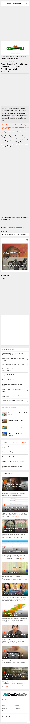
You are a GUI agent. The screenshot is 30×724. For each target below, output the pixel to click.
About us (17, 705)
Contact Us (4, 708)
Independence (11, 61)
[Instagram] (2, 716)
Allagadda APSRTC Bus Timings (14, 573)
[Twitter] (6, 716)
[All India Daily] (14, 4)
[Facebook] (9, 716)
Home (2, 61)
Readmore (21, 495)
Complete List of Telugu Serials (15, 420)
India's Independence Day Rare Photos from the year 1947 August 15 (13, 266)
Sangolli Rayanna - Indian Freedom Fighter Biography (15, 125)
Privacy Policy (18, 708)
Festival (6, 61)
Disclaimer (4, 710)
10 (4, 671)
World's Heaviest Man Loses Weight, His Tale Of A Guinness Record (13, 655)
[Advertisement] (15, 23)
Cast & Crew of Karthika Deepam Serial (17, 427)
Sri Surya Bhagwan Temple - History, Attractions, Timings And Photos (14, 676)
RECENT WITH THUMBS (9, 408)
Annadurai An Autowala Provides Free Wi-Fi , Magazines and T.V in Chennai (14, 486)
